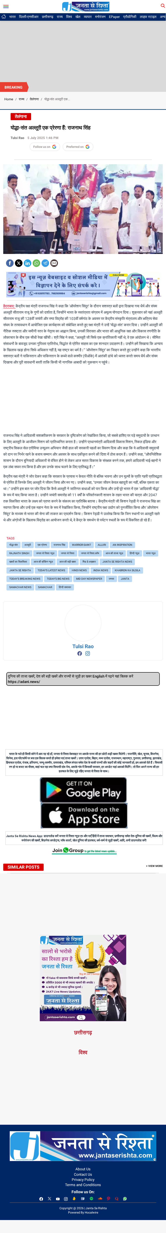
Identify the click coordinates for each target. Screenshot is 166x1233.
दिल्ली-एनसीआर (28, 17)
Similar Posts (23, 867)
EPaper (114, 17)
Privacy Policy (83, 1179)
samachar (45, 587)
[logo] (86, 6)
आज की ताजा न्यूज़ (114, 553)
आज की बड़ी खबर (67, 561)
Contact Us (83, 1174)
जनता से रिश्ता (67, 553)
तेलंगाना (34, 99)
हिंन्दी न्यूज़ (134, 553)
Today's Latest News (51, 570)
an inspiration (122, 544)
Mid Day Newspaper (89, 578)
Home (8, 99)
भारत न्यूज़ (150, 553)
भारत (12, 17)
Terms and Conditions (83, 1185)
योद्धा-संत (13, 544)
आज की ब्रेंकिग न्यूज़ (43, 561)
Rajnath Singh (19, 553)
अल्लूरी (27, 544)
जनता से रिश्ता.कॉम (90, 553)
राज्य (60, 17)
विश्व (69, 17)
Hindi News (79, 570)
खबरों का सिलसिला (18, 561)
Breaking (13, 87)
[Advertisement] (83, 49)
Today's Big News (58, 578)
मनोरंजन (100, 17)
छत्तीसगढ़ (47, 17)
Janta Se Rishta (20, 570)
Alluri (102, 544)
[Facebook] (10, 261)
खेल (77, 17)
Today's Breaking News (24, 578)
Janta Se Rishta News (117, 561)
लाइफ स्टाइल (148, 17)
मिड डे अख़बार (89, 561)
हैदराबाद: (9, 306)
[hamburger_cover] (6, 5)
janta (125, 578)
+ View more (154, 866)
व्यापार (88, 17)
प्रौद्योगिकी (129, 17)
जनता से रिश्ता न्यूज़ (45, 553)
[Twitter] (18, 261)
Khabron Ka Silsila (127, 570)
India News (100, 570)
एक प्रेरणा (42, 544)
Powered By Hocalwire (83, 1212)
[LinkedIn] (27, 261)
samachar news (20, 587)
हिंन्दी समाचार (65, 587)
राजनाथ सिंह (59, 544)
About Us (83, 1169)
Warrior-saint (81, 544)
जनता (111, 578)
